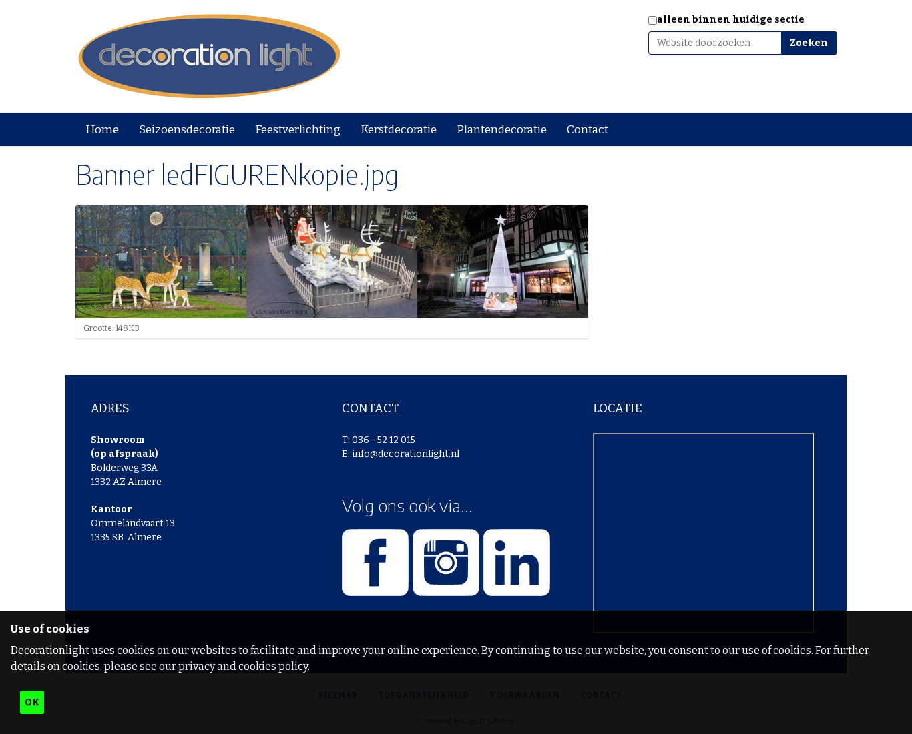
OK (32, 702)
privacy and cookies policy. (244, 666)
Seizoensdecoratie (187, 130)
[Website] (209, 56)
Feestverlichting (297, 130)
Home (102, 130)
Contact (587, 130)
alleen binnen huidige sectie (731, 19)
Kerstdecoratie (399, 130)
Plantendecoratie (502, 130)
